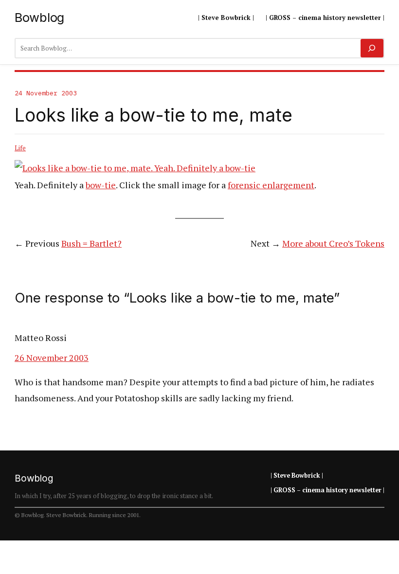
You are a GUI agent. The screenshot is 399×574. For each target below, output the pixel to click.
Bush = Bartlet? (91, 243)
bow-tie (101, 185)
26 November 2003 (52, 357)
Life (20, 148)
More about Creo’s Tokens (333, 243)
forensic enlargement (271, 185)
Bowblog (39, 17)
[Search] (372, 48)
